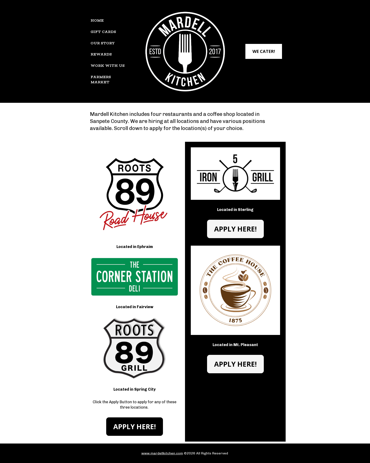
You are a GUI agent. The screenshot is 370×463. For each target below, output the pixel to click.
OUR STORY (103, 43)
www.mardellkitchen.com (162, 453)
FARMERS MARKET (101, 79)
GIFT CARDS (103, 31)
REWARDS (101, 54)
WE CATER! (263, 51)
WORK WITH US (108, 65)
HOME (97, 20)
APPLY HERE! (134, 426)
